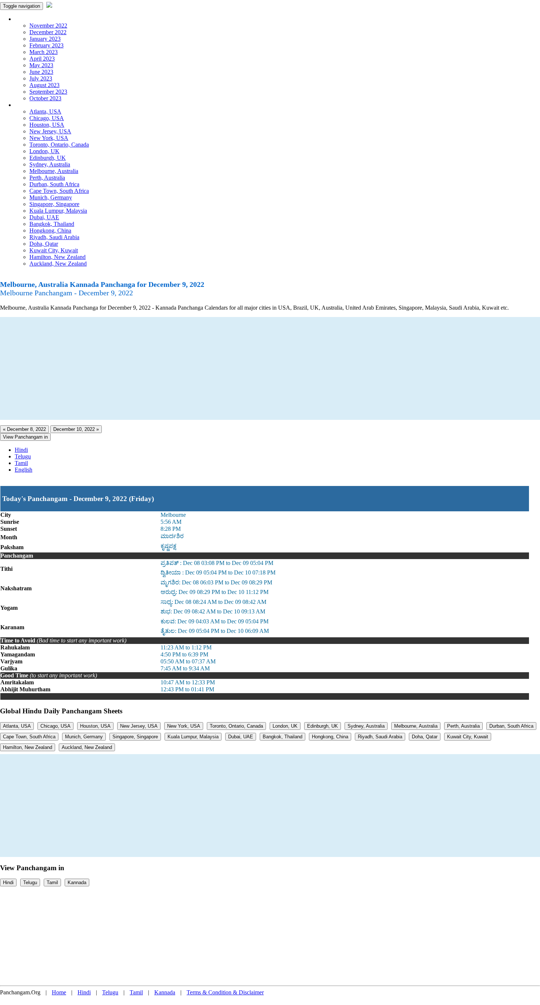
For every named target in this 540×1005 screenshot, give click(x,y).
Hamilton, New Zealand (57, 257)
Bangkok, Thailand (51, 224)
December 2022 (47, 32)
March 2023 (43, 52)
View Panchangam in (25, 437)
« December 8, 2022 (24, 429)
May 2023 (41, 65)
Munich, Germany (50, 197)
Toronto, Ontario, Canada (59, 144)
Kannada (77, 882)
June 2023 (41, 72)
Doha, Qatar (43, 244)
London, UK (44, 151)
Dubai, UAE (44, 217)
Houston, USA (46, 125)
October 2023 (45, 98)
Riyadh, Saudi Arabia (54, 237)
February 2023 (46, 45)
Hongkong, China (50, 230)
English (23, 470)
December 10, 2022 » (76, 429)
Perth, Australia (47, 177)
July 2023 (40, 78)
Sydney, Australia (49, 164)
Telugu (23, 456)
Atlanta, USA (45, 111)
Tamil (21, 463)
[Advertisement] (220, 368)
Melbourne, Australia (53, 171)
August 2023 (44, 85)
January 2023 (45, 39)
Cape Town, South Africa (59, 191)
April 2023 (42, 58)
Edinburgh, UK (47, 158)
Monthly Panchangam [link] (40, 19)
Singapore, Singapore (54, 204)
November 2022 (48, 25)
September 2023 (48, 92)
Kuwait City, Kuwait (53, 250)
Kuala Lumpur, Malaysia (58, 211)
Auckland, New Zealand (58, 263)
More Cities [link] (28, 105)
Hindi (21, 450)
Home (59, 992)
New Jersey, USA (50, 131)
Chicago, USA (46, 118)
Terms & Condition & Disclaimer (225, 992)
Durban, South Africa (54, 184)
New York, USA (48, 138)
